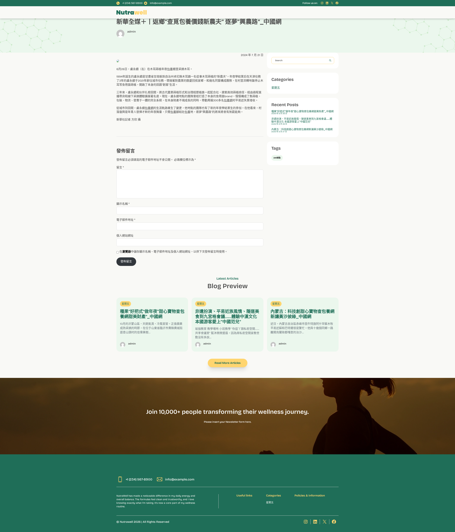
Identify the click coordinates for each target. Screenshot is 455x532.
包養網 (228, 100)
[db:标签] (277, 158)
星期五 (275, 87)
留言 (120, 167)
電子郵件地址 (125, 219)
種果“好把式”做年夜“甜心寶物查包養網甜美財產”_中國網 (302, 111)
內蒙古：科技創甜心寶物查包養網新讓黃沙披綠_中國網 (302, 129)
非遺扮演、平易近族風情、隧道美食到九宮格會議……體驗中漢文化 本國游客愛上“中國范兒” (301, 120)
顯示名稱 (123, 203)
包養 (170, 69)
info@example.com (161, 3)
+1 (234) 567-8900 (132, 3)
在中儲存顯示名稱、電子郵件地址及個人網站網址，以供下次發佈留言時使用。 (173, 251)
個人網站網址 (124, 235)
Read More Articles (228, 363)
